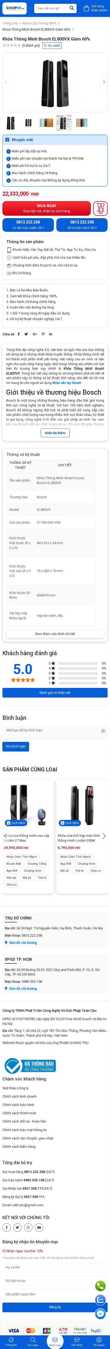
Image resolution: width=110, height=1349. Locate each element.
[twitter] (17, 1227)
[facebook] (6, 1227)
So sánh (54, 45)
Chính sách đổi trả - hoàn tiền (24, 1121)
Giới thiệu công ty (15, 1088)
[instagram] (28, 1227)
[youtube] (39, 1227)
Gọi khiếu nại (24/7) (27, 1188)
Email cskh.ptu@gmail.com (23, 1205)
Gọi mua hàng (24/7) (28, 1172)
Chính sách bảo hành (18, 1105)
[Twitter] (26, 334)
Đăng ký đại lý (23, 1197)
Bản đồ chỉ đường (23, 943)
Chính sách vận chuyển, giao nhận (28, 1138)
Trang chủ (10, 23)
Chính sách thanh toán (19, 1113)
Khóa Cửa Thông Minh (39, 23)
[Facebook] (19, 334)
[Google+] (35, 334)
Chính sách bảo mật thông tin (24, 1130)
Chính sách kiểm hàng (19, 1147)
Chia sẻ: (8, 334)
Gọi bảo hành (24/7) (28, 1180)
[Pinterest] (43, 334)
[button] (103, 82)
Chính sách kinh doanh (19, 1096)
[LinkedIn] (50, 334)
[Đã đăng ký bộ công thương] (29, 1066)
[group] (55, 82)
